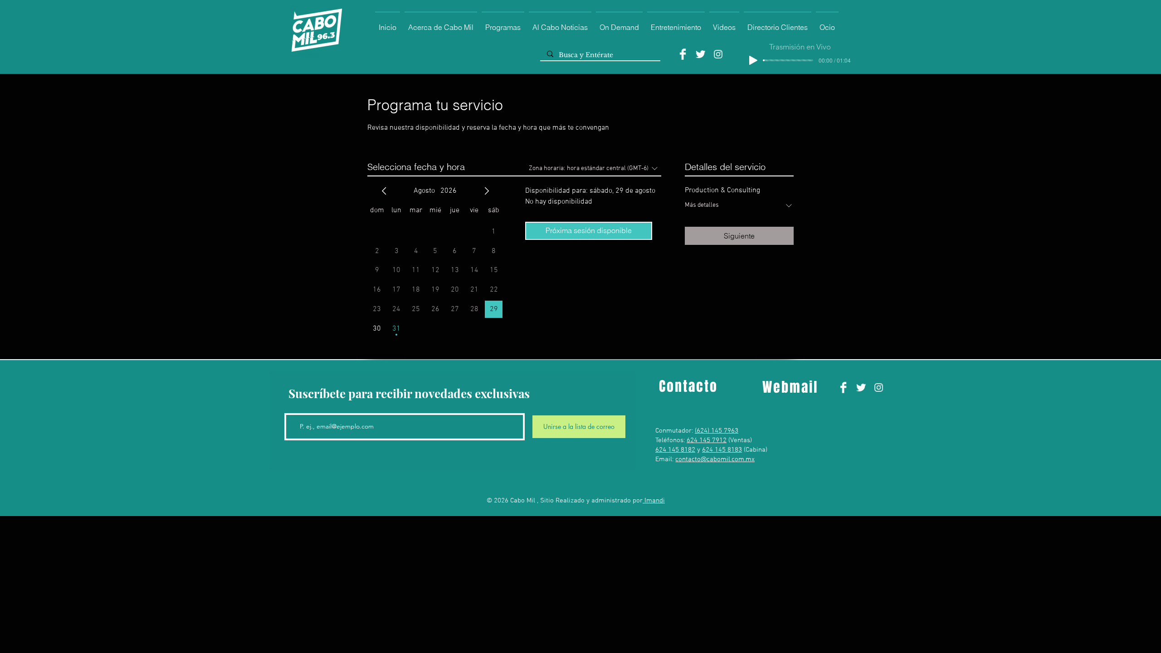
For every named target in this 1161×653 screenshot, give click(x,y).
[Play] (753, 60)
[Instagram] (718, 54)
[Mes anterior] (384, 190)
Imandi (654, 501)
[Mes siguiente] (486, 190)
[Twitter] (700, 54)
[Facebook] (682, 54)
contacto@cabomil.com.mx (715, 459)
